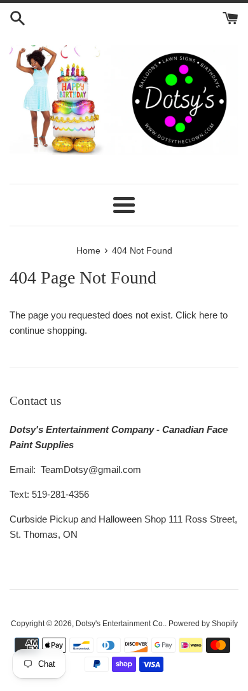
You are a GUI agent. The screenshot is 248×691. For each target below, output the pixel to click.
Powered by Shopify (203, 623)
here (208, 315)
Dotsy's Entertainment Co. (120, 623)
